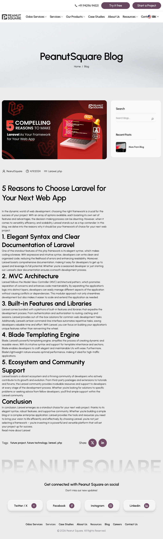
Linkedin (135, 505)
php (45, 250)
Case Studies (96, 16)
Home (77, 66)
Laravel (6, 376)
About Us (114, 16)
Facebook (59, 505)
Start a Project (146, 5)
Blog (86, 66)
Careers (117, 524)
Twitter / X (21, 505)
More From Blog (136, 147)
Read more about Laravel (16, 430)
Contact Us (131, 524)
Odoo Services (35, 16)
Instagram (97, 505)
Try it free (115, 5)
